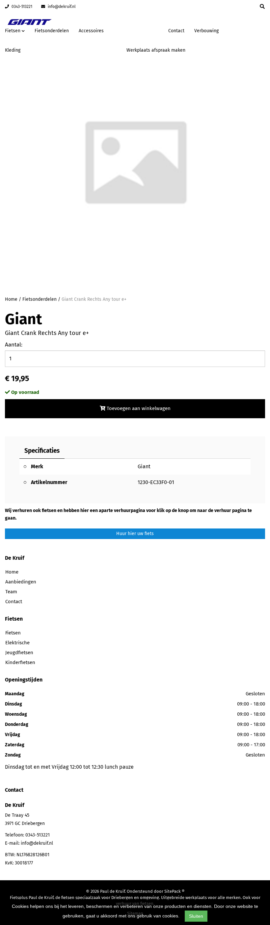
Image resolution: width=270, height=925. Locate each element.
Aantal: (13, 344)
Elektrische (17, 643)
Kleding (12, 50)
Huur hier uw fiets (135, 533)
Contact (176, 31)
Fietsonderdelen (52, 31)
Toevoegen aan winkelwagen (138, 408)
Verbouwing (206, 31)
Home (11, 299)
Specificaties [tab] (42, 450)
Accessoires (91, 31)
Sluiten (196, 916)
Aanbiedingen (142, 30)
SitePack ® (174, 891)
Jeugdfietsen (19, 652)
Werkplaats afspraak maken (155, 50)
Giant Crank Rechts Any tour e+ (94, 299)
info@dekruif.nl (61, 6)
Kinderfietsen (20, 662)
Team (11, 592)
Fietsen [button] (13, 31)
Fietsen (13, 633)
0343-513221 (21, 6)
